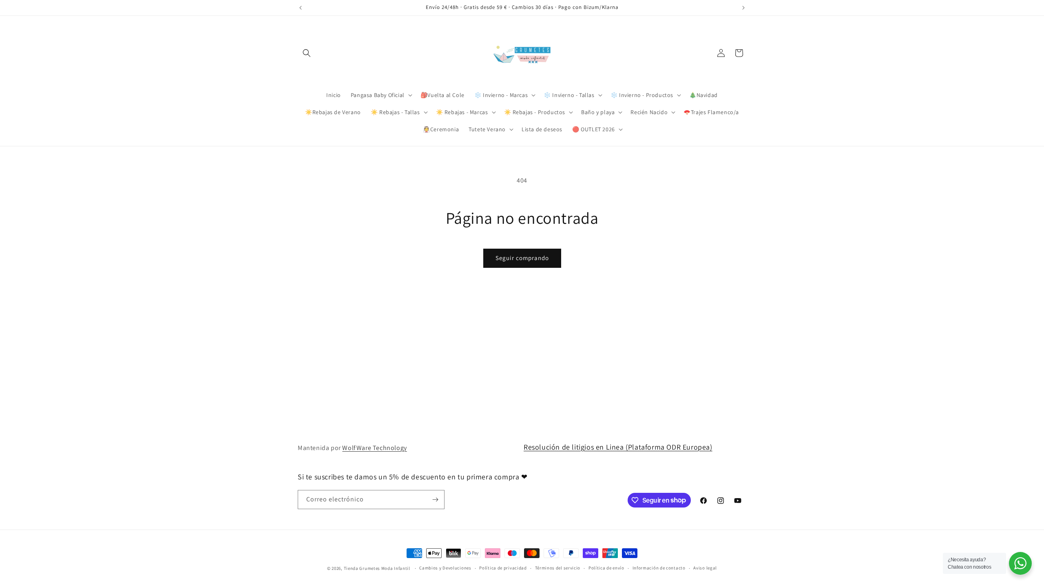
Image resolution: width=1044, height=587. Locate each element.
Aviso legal (705, 568)
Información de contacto (659, 568)
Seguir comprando (522, 258)
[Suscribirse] (435, 499)
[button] (307, 53)
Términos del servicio (558, 568)
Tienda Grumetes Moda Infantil (377, 568)
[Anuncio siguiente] (743, 7)
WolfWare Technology (374, 448)
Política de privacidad (502, 568)
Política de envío (606, 568)
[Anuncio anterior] (301, 7)
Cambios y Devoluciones (445, 568)
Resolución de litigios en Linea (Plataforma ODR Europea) (618, 447)
